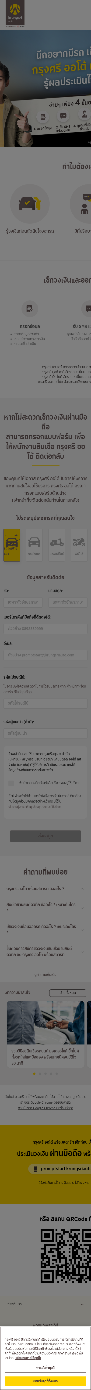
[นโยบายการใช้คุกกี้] (28, 1358)
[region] (45, 1358)
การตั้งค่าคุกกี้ (45, 1368)
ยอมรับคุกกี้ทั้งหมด (45, 1381)
